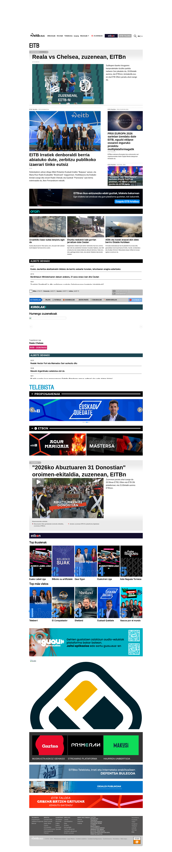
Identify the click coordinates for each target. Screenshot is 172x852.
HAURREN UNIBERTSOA (117, 758)
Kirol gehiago (67, 827)
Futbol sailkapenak (69, 829)
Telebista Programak (37, 821)
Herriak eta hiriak (97, 829)
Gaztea (46, 825)
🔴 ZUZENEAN (134, 300)
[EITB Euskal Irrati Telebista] (37, 35)
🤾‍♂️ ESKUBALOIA (96, 300)
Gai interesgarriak (97, 828)
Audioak (79, 823)
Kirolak (60, 36)
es (142, 36)
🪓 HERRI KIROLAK (110, 300)
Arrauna (66, 825)
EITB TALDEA (125, 36)
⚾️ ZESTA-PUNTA (82, 300)
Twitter (133, 821)
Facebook (134, 819)
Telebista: (35, 817)
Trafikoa (93, 820)
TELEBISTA (41, 387)
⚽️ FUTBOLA (56, 300)
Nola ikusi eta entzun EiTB (100, 832)
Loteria (93, 825)
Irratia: (46, 817)
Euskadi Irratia (48, 819)
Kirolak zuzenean (69, 833)
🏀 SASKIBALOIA (69, 300)
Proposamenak (47, 394)
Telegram (134, 826)
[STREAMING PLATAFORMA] (85, 744)
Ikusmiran (58, 827)
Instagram (134, 824)
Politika (58, 823)
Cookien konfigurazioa (95, 838)
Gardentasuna (107, 838)
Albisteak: (59, 817)
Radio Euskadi (48, 821)
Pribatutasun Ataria (60, 838)
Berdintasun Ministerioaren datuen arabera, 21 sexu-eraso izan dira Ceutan (64, 277)
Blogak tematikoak (97, 831)
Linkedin (134, 828)
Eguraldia (58, 829)
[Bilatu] (135, 36)
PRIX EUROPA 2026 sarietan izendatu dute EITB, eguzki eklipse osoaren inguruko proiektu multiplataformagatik (122, 141)
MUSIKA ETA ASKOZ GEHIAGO (48, 758)
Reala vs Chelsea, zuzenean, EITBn (79, 57)
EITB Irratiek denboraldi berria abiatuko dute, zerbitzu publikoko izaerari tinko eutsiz (62, 159)
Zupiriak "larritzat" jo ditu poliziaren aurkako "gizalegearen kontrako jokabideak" (67, 284)
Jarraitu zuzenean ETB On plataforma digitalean (84, 524)
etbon (43, 428)
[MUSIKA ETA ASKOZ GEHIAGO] (49, 744)
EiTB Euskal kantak (49, 829)
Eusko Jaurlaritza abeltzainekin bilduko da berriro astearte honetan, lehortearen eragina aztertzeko (75, 269)
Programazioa (36, 819)
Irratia (76, 36)
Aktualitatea (59, 819)
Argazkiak (80, 821)
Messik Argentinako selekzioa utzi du (47, 371)
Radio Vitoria (47, 823)
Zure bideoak (121, 294)
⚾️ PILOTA (46, 300)
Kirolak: (67, 817)
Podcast (46, 833)
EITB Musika (47, 827)
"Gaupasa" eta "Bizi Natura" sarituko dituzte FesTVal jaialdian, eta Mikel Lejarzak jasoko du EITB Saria (123, 180)
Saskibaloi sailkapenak (70, 831)
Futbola (66, 819)
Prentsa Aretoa (96, 834)
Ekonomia (58, 821)
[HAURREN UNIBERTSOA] (121, 744)
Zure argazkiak (122, 291)
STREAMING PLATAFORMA (82, 758)
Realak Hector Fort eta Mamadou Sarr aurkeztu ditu (53, 363)
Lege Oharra (71, 838)
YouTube (134, 830)
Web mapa (124, 838)
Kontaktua (116, 838)
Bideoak (34, 823)
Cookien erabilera (81, 838)
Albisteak (51, 36)
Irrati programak (48, 831)
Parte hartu (95, 826)
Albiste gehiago (40, 261)
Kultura (58, 825)
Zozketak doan (96, 823)
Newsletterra (135, 817)
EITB (34, 45)
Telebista (68, 36)
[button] (83, 422)
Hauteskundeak (96, 822)
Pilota (65, 823)
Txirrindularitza (68, 821)
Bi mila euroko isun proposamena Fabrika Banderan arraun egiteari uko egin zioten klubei (71, 379)
